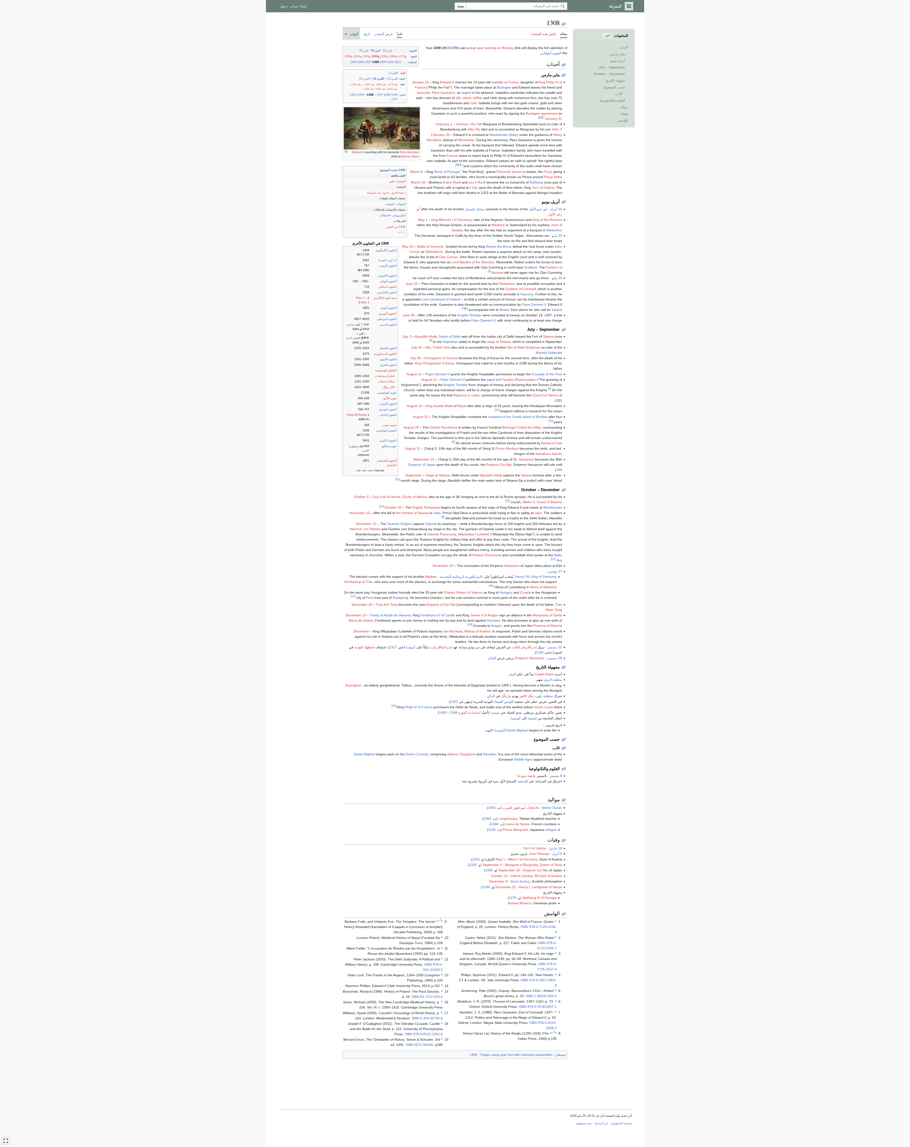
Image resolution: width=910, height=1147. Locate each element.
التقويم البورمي (387, 313)
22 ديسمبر (554, 647)
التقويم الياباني (387, 415)
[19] (393, 705)
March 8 (416, 172)
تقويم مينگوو (389, 446)
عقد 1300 (356, 84)
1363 (487, 818)
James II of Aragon (484, 615)
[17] (353, 596)
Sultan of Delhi (449, 336)
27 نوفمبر (555, 571)
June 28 (408, 315)
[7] (463, 308)
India (437, 513)
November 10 (359, 513)
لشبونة (532, 718)
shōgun (551, 830)
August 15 (420, 417)
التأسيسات (398, 215)
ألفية (403, 73)
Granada (493, 620)
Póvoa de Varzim (509, 172)
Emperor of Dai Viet (440, 604)
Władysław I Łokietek (473, 534)
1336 (540, 652)
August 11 (414, 374)
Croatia (525, 592)
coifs (473, 103)
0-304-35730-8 (431, 1018)
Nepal (462, 406)
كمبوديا (410, 647)
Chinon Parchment (443, 427)
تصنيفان (560, 1055)
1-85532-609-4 (545, 996)
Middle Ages (523, 759)
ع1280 (393, 56)
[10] (497, 410)
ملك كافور (526, 696)
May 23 (407, 246)
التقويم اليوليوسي (386, 430)
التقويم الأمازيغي (386, 292)
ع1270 (402, 56)
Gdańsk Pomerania (441, 534)
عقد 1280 (381, 84)
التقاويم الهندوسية (385, 370)
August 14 (414, 406)
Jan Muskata (453, 631)
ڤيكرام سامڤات (384, 376)
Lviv (473, 187)
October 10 (499, 876)
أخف (607, 35)
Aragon (496, 625)
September (413, 475)
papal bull (494, 379)
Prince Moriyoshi (515, 830)
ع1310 (366, 56)
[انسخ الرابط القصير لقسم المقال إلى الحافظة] (563, 65)
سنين (402, 94)
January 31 (553, 119)
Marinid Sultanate (549, 352)
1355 (492, 808)
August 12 (429, 379)
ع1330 (348, 56)
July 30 (415, 358)
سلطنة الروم (553, 679)
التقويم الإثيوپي (387, 359)
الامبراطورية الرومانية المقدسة (461, 576)
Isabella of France (505, 82)
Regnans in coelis (466, 395)
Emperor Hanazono (529, 658)
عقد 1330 (369, 89)
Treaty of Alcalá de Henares (390, 615)
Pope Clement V (534, 304)
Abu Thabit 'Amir (437, 347)
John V (557, 129)
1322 (454, 701)
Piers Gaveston (409, 152)
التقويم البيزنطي (386, 319)
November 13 (366, 524)
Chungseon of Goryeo (441, 358)
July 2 (406, 336)
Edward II (358, 152)
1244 (486, 887)
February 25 (440, 135)
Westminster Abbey (503, 135)
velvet (466, 98)
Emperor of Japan (421, 464)
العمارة (401, 181)
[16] (491, 585)
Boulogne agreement (541, 113)
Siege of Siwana (438, 475)
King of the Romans (547, 220)
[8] (430, 340)
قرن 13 (387, 50)
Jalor (538, 513)
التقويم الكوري (387, 440)
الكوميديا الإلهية (495, 730)
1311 (397, 62)
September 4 (492, 865)
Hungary (506, 592)
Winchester (466, 140)
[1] (542, 117)
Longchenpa (507, 818)
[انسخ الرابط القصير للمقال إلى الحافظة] (563, 24)
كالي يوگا (388, 387)
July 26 (533, 808)
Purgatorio (467, 754)
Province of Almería (547, 625)
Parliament (507, 284)
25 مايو (557, 278)
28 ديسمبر (554, 658)
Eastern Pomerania (486, 555)
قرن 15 (364, 50)
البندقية (523, 781)
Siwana (548, 336)
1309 (383, 62)
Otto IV (473, 129)
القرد (349, 338)
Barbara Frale (551, 443)
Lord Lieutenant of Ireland (440, 299)
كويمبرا (516, 718)
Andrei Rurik (451, 182)
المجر (512, 674)
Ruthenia (536, 182)
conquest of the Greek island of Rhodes (517, 417)
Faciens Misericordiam (519, 379)
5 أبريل (557, 854)
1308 (473, 1055)
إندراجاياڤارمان (441, 647)
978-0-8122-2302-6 (428, 1034)
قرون (402, 78)
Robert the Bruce (499, 246)
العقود (414, 56)
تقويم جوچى (389, 425)
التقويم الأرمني (387, 265)
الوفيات (389, 204)
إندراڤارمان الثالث (524, 647)
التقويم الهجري (387, 409)
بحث (460, 6)
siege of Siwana (499, 342)
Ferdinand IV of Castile (438, 615)
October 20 (393, 507)
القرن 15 (364, 78)
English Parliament (426, 507)
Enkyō (363, 415)
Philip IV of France (418, 707)
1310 (390, 62)
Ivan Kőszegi (539, 854)
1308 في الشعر (395, 227)
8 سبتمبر (556, 776)
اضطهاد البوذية (364, 647)
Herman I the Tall (469, 124)
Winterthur (554, 230)
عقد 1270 (393, 84)
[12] (397, 479)
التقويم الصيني (387, 324)
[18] (470, 624)
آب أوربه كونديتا (387, 260)
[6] (466, 308)
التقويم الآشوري (387, 275)
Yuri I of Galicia (543, 187)
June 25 (412, 284)
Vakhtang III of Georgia (539, 898)
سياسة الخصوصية (621, 1123)
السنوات (413, 62)
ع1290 (384, 56)
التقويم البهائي (388, 281)
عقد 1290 (369, 84)
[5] (489, 271)
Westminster (552, 507)
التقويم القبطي (387, 348)
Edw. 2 (360, 298)
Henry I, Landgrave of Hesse (540, 887)
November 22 (443, 566)
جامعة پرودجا (526, 776)
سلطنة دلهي (544, 696)
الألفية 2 (393, 73)
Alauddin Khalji (426, 336)
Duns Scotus (520, 881)
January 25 (420, 82)
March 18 (418, 182)
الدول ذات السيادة (377, 192)
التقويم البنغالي (387, 286)
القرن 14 (378, 78)
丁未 (363, 324)
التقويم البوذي (388, 307)
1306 (361, 62)
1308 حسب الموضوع (392, 170)
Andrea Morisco (519, 903)
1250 (473, 865)
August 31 (412, 448)
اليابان (492, 658)
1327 (393, 647)
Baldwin (431, 576)
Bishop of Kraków (477, 631)
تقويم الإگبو (389, 398)
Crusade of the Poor (547, 374)
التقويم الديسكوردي (384, 353)
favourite (423, 92)
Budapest (400, 598)
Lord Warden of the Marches (472, 262)
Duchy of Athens (414, 497)
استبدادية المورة (469, 712)
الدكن (491, 696)
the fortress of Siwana (412, 513)
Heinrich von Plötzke (365, 529)
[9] (549, 388)
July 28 (416, 347)
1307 (368, 62)
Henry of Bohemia (543, 587)
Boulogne (504, 87)
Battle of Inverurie (430, 246)
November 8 (498, 881)
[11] (550, 420)
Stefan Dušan (552, 808)
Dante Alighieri (517, 730)
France (452, 155)
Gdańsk (431, 524)
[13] (507, 500)
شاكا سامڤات (386, 381)
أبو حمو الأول (538, 209)
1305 (353, 62)
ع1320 (357, 56)
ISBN (524, 927)
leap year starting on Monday (492, 48)
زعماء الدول (398, 192)
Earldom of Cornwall (520, 289)
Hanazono (526, 459)
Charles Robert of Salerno (463, 592)
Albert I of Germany (522, 859)
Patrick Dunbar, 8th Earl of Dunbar (536, 876)
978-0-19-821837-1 (542, 1006)
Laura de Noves (517, 824)
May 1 (423, 220)
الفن (391, 181)
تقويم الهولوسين (386, 392)
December (361, 631)
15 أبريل (556, 209)
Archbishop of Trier (358, 582)
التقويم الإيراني (387, 403)
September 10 (423, 459)
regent (466, 92)
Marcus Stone (410, 156)
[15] (553, 558)
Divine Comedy (416, 754)
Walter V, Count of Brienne (542, 502)
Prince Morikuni (507, 448)
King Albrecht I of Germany (451, 220)
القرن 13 (392, 78)
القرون (413, 50)
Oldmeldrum (434, 252)
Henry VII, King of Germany (536, 576)
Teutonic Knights (399, 524)
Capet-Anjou (544, 674)
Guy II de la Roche (386, 497)
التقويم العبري (388, 365)
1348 (558, 470)
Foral (547, 172)
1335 (492, 830)
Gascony (526, 294)
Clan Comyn (448, 257)
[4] (456, 164)
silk (458, 98)
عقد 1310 (392, 89)
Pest (369, 598)
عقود (402, 84)
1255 (476, 859)
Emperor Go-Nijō (499, 464)
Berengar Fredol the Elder (521, 427)
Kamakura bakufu (549, 454)
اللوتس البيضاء (504, 701)
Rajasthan (450, 342)
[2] (539, 117)
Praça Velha (553, 177)
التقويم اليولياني (551, 53)
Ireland (557, 310)
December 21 (506, 887)
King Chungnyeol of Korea (434, 363)
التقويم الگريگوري (385, 250)
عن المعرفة (601, 1123)
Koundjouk (353, 685)
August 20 (411, 427)
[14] (381, 506)
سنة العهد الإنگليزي (385, 298)
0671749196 (423, 1045)
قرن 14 (375, 50)
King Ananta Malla (439, 406)
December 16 (362, 604)
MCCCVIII (450, 48)
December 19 (356, 615)
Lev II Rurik (477, 182)
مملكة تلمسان (475, 209)
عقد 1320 (380, 89)
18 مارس (555, 848)
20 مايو (557, 235)
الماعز (351, 324)
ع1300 (375, 56)
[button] (629, 6)
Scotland (530, 267)
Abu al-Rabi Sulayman (523, 347)
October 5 (361, 497)
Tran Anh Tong (387, 604)
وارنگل (506, 696)
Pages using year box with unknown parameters (517, 1055)
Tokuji (350, 415)
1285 (489, 870)
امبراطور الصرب (514, 808)
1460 (443, 712)
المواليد (400, 204)
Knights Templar (469, 315)
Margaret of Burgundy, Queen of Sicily (533, 865)
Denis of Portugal (447, 172)
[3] (459, 164)
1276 (512, 898)
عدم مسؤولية (584, 1123)
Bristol (504, 310)
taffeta (477, 98)
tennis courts (543, 707)
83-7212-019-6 (431, 997)
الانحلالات (384, 215)
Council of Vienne (545, 395)
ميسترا (495, 712)
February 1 (444, 124)
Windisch (498, 225)
